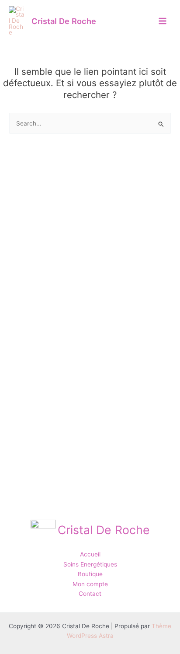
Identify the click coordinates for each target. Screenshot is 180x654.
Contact (90, 593)
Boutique (90, 573)
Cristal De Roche (63, 21)
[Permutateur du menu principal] (162, 20)
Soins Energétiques (90, 564)
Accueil (90, 554)
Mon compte (90, 584)
